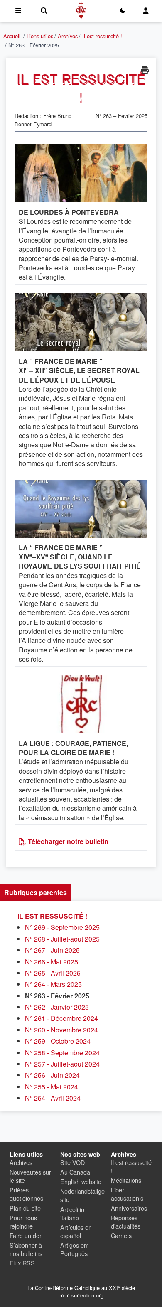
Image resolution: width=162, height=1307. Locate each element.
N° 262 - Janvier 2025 (57, 1007)
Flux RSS (22, 1262)
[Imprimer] (144, 70)
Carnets (121, 1235)
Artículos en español (76, 1231)
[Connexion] (145, 10)
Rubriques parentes (35, 892)
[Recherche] (44, 10)
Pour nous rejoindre (23, 1221)
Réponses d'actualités (125, 1221)
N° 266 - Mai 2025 (51, 961)
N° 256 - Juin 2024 (52, 1075)
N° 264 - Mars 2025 (53, 984)
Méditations (126, 1180)
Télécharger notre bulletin (67, 841)
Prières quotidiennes (26, 1193)
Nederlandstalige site (82, 1195)
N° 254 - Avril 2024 (53, 1098)
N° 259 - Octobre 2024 (58, 1041)
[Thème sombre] (122, 10)
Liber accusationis (127, 1193)
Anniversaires (129, 1208)
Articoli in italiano (72, 1213)
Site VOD (72, 1162)
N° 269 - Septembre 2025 (62, 927)
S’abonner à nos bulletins (26, 1249)
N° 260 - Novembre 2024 (61, 1030)
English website (80, 1181)
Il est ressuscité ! (102, 36)
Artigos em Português (74, 1249)
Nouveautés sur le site (30, 1175)
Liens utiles (40, 36)
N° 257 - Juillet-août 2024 (62, 1064)
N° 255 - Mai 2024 (51, 1086)
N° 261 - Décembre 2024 (61, 1018)
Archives (68, 36)
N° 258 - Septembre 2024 (62, 1052)
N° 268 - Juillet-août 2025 (62, 939)
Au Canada (75, 1171)
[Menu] (18, 10)
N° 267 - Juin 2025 (52, 950)
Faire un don (26, 1235)
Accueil (11, 36)
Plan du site (25, 1208)
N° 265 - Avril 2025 (53, 973)
